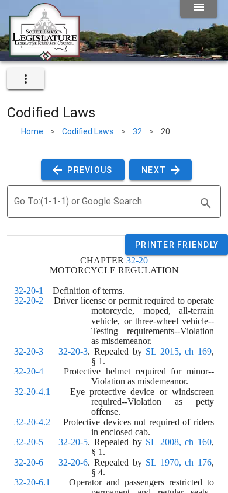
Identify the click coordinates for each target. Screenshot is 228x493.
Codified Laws (88, 131)
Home (32, 131)
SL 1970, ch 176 (179, 462)
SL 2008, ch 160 (179, 442)
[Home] (44, 56)
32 (137, 131)
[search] (206, 203)
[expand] (25, 78)
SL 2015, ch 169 (179, 351)
